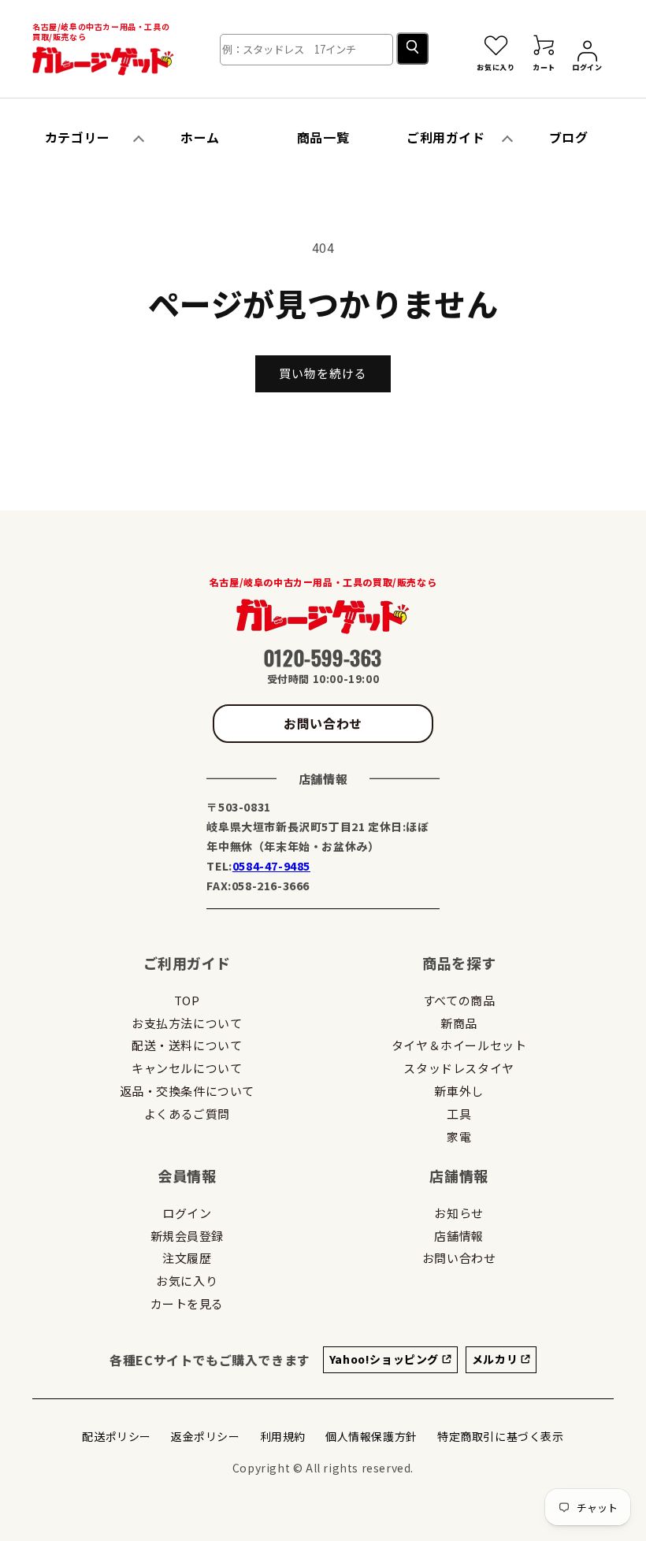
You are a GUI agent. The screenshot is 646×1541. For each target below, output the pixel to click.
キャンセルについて (187, 1068)
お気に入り (186, 1280)
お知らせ (458, 1213)
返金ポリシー (205, 1436)
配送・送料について (187, 1045)
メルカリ (496, 1359)
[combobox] (306, 49)
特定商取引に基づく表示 (500, 1436)
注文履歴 (186, 1258)
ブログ (568, 137)
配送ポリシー (116, 1436)
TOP (187, 1000)
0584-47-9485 (271, 866)
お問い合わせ (323, 723)
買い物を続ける (323, 373)
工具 (459, 1113)
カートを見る (187, 1303)
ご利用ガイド (446, 137)
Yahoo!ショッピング (385, 1359)
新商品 (458, 1023)
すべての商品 (459, 1000)
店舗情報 (458, 1235)
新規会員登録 (187, 1235)
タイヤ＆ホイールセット (459, 1045)
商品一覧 (323, 137)
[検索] (412, 48)
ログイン (186, 1213)
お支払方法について (187, 1023)
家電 (459, 1136)
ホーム (200, 137)
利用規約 (283, 1436)
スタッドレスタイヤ (458, 1068)
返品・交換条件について (187, 1090)
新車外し (458, 1090)
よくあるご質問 (187, 1113)
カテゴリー (77, 137)
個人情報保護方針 (371, 1436)
